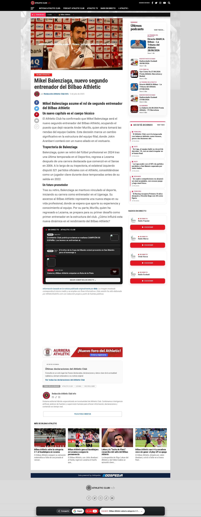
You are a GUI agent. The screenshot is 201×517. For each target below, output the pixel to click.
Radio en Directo (108, 8)
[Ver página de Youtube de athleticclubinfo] (112, 498)
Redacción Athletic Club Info (56, 94)
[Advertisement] (83, 321)
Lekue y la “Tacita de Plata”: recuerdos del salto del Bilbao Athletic (115, 452)
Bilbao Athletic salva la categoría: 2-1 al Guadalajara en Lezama (49, 450)
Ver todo (161, 125)
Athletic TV (92, 8)
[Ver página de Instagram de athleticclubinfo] (100, 498)
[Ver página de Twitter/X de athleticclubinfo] (94, 498)
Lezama (78, 386)
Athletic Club (67, 386)
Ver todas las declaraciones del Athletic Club (65, 380)
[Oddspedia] (112, 475)
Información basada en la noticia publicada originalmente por (70, 289)
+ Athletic (123, 8)
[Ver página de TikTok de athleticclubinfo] (106, 498)
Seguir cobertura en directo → (83, 280)
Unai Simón (50, 256)
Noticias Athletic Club (49, 8)
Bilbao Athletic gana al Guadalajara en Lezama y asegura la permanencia (83, 452)
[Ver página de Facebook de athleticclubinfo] (89, 498)
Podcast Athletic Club (73, 8)
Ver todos (158, 30)
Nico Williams (89, 386)
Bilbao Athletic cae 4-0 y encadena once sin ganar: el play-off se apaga (151, 450)
